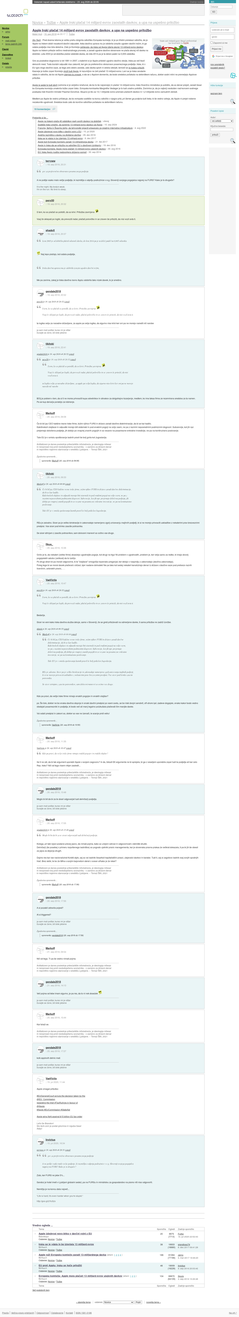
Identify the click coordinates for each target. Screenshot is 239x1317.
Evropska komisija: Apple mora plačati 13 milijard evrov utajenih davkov (72, 148)
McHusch (43, 1247)
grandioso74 (184, 1244)
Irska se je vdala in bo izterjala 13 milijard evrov (60, 138)
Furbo (181, 1233)
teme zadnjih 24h (13, 43)
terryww (50, 161)
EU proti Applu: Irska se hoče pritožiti (60, 1265)
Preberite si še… (40, 117)
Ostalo (5, 63)
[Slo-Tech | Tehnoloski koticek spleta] (18, 14)
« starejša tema (83, 1302)
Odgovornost (42, 1312)
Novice (5, 28)
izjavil (66, 301)
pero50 (50, 200)
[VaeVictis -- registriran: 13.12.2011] (40, 581)
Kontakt (69, 1312)
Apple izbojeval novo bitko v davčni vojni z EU (59, 131)
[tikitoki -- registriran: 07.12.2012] (40, 345)
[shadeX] (40, 232)
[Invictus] (40, 1141)
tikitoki (50, 344)
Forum (5, 36)
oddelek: (99, 1302)
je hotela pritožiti (136, 67)
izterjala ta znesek (72, 74)
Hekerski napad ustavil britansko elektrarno (66, 1)
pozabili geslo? (217, 67)
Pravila (5, 1312)
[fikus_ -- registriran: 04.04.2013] (40, 546)
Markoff (50, 413)
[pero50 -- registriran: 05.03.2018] (40, 202)
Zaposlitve (7, 54)
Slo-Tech (36, 39)
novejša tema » (153, 1302)
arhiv (7, 31)
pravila (8, 66)
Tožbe (72, 34)
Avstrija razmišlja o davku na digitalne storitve (59, 134)
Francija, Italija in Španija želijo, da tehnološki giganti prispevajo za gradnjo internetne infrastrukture (85, 127)
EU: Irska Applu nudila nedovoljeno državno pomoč (62, 152)
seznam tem (216, 93)
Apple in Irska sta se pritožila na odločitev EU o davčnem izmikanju (69, 145)
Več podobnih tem (41, 1290)
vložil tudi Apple (71, 71)
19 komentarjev (42, 109)
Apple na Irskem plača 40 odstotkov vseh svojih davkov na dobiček (69, 121)
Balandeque (44, 1236)
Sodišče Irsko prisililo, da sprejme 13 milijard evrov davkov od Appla (70, 124)
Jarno (180, 1254)
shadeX (50, 230)
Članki (5, 49)
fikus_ (49, 544)
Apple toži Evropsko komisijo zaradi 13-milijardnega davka (65, 141)
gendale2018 (53, 291)
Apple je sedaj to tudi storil (44, 84)
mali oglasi (10, 40)
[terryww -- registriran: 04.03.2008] (40, 162)
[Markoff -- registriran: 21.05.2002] (40, 414)
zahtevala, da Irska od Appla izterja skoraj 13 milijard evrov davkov (111, 46)
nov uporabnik (217, 64)
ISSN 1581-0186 (84, 1312)
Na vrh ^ (233, 1312)
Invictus (50, 1139)
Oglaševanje (57, 1312)
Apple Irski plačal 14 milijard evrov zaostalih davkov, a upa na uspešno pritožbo (92, 30)
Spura (181, 1276)
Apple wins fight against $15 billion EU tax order (59, 1116)
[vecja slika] (178, 53)
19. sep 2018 (50, 34)
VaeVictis (51, 580)
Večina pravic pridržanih (22, 1312)
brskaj (8, 57)
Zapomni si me (220, 42)
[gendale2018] (40, 293)
